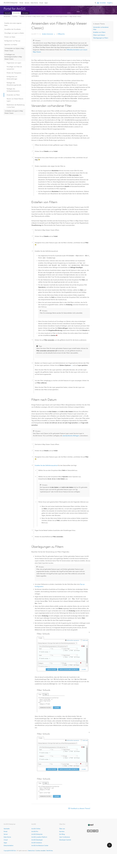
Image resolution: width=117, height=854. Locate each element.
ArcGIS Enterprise (10, 3)
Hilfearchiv (61, 34)
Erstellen (15, 16)
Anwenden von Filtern (13, 95)
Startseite (8, 13)
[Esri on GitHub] (94, 831)
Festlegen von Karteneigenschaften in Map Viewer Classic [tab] (13, 57)
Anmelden (102, 3)
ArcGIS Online (35, 828)
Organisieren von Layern (14, 63)
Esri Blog (62, 834)
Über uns (62, 828)
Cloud (41, 3)
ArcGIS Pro (34, 831)
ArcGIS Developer (37, 840)
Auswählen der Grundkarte (12, 29)
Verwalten (25, 13)
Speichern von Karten (10, 44)
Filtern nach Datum (99, 35)
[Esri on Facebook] (91, 831)
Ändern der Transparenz (14, 73)
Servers (27, 3)
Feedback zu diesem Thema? (80, 808)
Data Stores (34, 3)
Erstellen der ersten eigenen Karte (12, 24)
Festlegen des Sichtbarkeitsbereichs (13, 90)
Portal (21, 3)
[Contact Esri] (97, 831)
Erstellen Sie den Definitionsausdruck (46, 465)
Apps (46, 3)
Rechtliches (50, 850)
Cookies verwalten (41, 850)
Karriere (61, 831)
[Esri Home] (91, 825)
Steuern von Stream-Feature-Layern (15, 100)
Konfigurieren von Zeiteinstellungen (12, 78)
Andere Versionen (47, 34)
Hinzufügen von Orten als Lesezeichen (14, 68)
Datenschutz (31, 850)
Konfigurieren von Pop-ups (12, 41)
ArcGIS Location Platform (39, 837)
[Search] (95, 2)
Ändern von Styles (9, 37)
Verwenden (16, 13)
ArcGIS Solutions (36, 842)
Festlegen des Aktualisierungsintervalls (14, 84)
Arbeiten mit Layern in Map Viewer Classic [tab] (13, 112)
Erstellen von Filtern (99, 32)
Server (6, 834)
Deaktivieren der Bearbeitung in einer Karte (15, 106)
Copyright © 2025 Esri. (10, 850)
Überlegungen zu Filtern (100, 38)
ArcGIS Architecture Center (39, 845)
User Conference (64, 837)
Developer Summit (65, 840)
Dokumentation (8, 845)
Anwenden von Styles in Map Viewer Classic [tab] (14, 49)
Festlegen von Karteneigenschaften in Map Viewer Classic (64, 16)
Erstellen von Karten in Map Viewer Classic (32, 16)
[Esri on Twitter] (88, 831)
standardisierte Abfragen (71, 435)
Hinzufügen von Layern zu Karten (14, 33)
